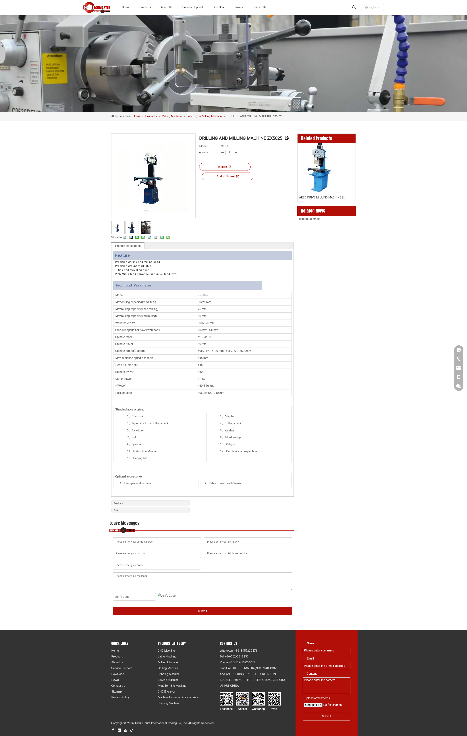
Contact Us (260, 7)
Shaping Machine (169, 703)
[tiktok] (132, 729)
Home (126, 7)
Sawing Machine (168, 680)
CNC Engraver (166, 691)
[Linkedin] (119, 729)
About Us (167, 7)
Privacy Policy (120, 697)
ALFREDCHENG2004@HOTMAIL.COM (252, 668)
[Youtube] (125, 729)
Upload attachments (317, 698)
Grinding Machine (169, 674)
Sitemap (116, 691)
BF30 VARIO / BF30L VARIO (326, 197)
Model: (203, 146)
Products (145, 7)
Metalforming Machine (172, 685)
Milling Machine (168, 662)
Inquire (222, 167)
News (239, 7)
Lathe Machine (167, 656)
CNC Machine (166, 650)
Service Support (192, 7)
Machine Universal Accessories (178, 697)
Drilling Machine (168, 668)
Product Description (128, 246)
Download (219, 7)
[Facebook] (113, 729)
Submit (202, 611)
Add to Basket (226, 176)
